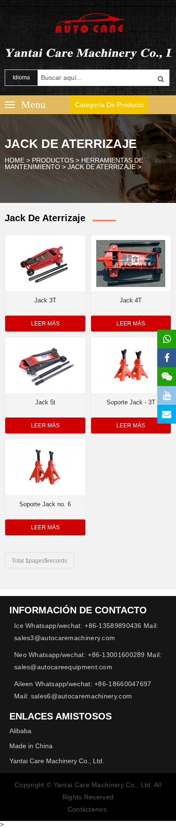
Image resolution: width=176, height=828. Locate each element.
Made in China (31, 746)
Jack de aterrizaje (102, 166)
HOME (14, 160)
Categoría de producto (109, 104)
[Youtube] (166, 395)
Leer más (45, 323)
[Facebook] (166, 357)
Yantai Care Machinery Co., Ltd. (56, 761)
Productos (53, 160)
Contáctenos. (88, 809)
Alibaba (20, 731)
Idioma (21, 77)
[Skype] (166, 414)
